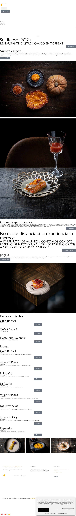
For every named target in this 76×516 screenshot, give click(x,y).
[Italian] (7, 514)
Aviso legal (64, 513)
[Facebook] (57, 476)
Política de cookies (48, 513)
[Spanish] (9, 514)
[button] (4, 8)
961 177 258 (59, 472)
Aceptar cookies (43, 510)
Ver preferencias (68, 510)
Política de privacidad (57, 513)
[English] (2, 514)
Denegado (55, 510)
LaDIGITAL (32, 498)
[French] (4, 514)
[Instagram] (55, 476)
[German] (6, 514)
